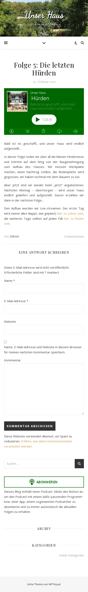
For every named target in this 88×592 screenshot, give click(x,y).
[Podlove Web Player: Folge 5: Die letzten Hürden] (44, 114)
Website (10, 321)
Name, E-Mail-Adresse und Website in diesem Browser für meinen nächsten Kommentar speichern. (43, 349)
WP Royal (54, 584)
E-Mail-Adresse (16, 301)
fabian (14, 236)
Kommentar (12, 360)
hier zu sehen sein (70, 213)
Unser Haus (44, 15)
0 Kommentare (74, 236)
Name (9, 281)
